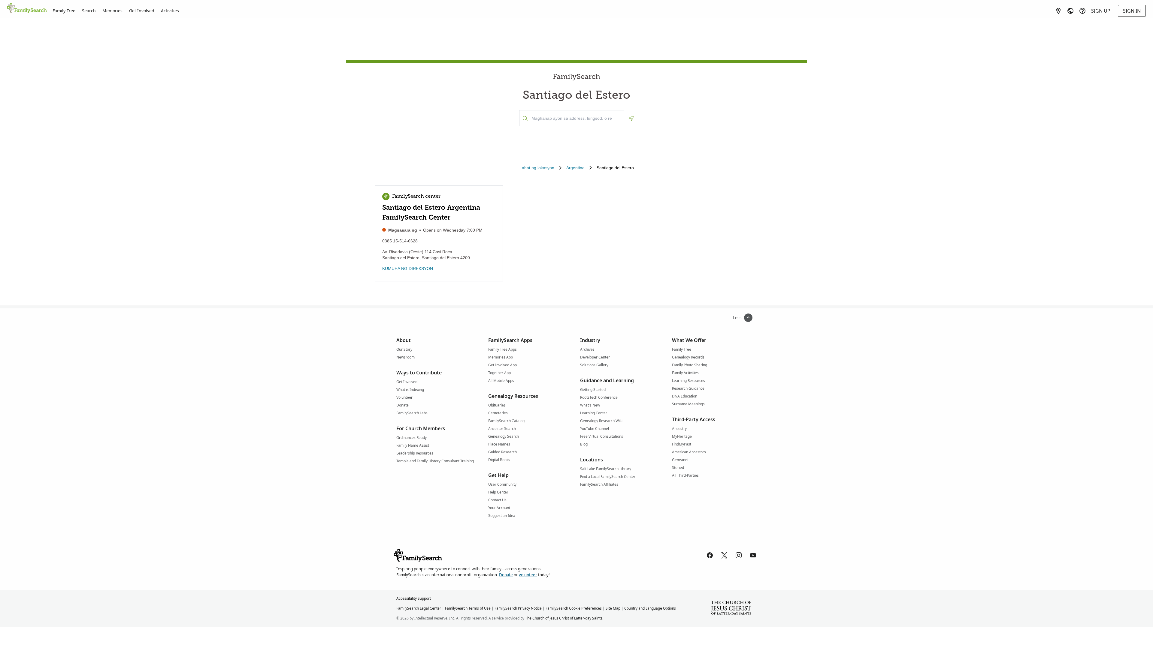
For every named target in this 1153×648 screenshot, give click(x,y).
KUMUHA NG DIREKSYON (407, 268)
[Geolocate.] (631, 118)
